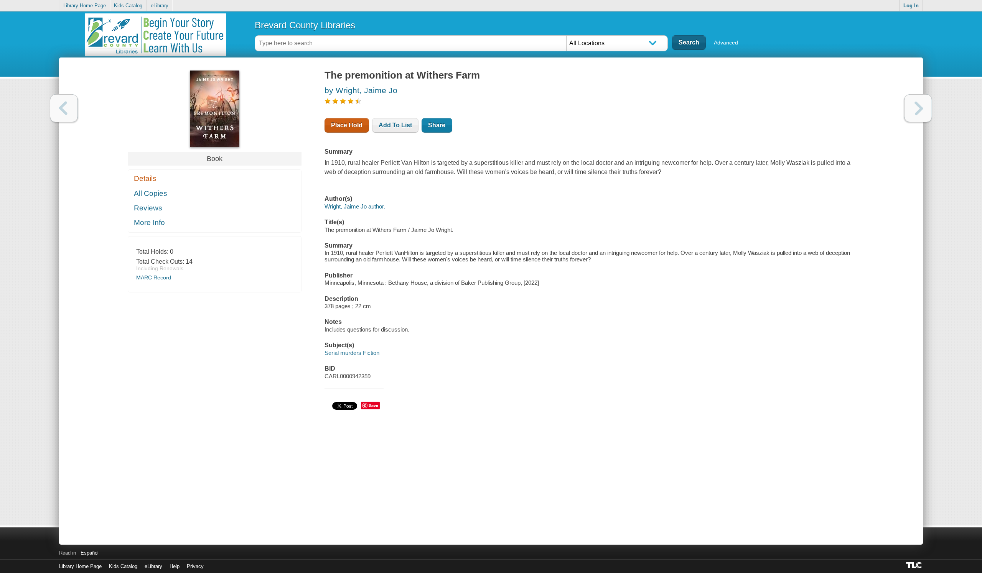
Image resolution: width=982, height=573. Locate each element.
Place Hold (346, 125)
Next (918, 108)
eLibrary (159, 5)
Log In (911, 5)
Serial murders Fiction (352, 353)
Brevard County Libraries (305, 25)
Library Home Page (84, 5)
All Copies (150, 193)
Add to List (395, 125)
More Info (149, 222)
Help (175, 566)
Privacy (195, 566)
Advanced (726, 42)
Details (145, 178)
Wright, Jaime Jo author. (355, 206)
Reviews (148, 208)
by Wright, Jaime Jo (361, 90)
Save (373, 405)
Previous (64, 108)
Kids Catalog (128, 5)
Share (436, 125)
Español (90, 553)
